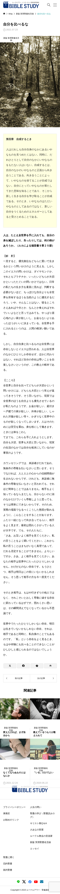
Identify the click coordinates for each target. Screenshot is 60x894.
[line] (18, 881)
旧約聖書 (7, 863)
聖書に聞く (8, 857)
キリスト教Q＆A (38, 823)
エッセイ (34, 848)
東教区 (6, 813)
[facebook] (30, 881)
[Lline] (37, 665)
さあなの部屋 (37, 829)
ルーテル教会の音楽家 (41, 835)
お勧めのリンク (11, 819)
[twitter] (24, 881)
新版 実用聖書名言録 (11, 39)
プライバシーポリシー (14, 807)
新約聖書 (7, 870)
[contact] (41, 881)
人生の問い (35, 807)
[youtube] (36, 881)
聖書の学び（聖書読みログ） (42, 815)
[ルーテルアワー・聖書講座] (21, 5)
